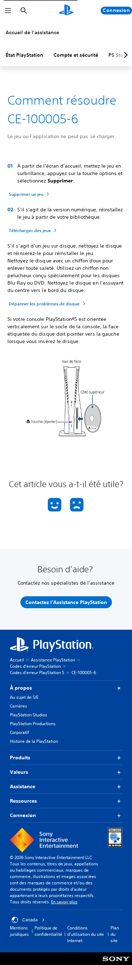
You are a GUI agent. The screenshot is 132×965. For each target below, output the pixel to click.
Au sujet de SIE (24, 697)
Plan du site (115, 934)
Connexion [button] (23, 815)
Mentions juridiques (19, 931)
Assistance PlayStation (53, 660)
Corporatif (19, 732)
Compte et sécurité (76, 55)
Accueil (17, 660)
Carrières (18, 706)
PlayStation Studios (28, 715)
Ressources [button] (23, 801)
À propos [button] (21, 688)
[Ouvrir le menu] (8, 10)
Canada (30, 919)
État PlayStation (24, 55)
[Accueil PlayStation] (66, 10)
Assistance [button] (22, 786)
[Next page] (124, 55)
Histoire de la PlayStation (34, 741)
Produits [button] (20, 757)
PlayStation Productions (33, 724)
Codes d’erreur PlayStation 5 (37, 673)
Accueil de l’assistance (32, 32)
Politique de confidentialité (48, 931)
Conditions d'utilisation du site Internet (85, 934)
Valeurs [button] (19, 772)
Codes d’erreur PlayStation (35, 666)
